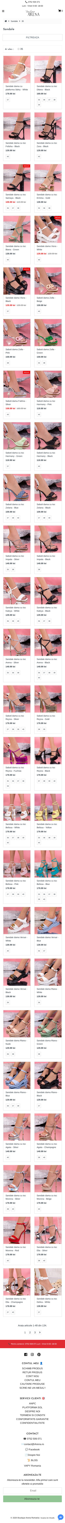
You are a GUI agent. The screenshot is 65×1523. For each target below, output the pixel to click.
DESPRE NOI (32, 1411)
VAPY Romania (32, 1465)
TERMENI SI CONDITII (32, 1415)
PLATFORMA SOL (32, 1407)
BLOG (34, 1460)
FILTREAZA (32, 37)
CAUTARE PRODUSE (32, 1384)
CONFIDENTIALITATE (32, 1423)
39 (39, 105)
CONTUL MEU (32, 1380)
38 (54, 100)
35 (21, 49)
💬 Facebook (32, 1449)
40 (8, 156)
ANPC (32, 1403)
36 (44, 100)
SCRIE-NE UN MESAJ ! (33, 1388)
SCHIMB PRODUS (32, 1368)
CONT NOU (32, 1376)
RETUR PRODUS (32, 1372)
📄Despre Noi (32, 1455)
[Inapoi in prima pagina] (6, 21)
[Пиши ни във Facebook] (60, 1519)
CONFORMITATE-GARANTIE (32, 1419)
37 (8, 100)
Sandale (14, 21)
